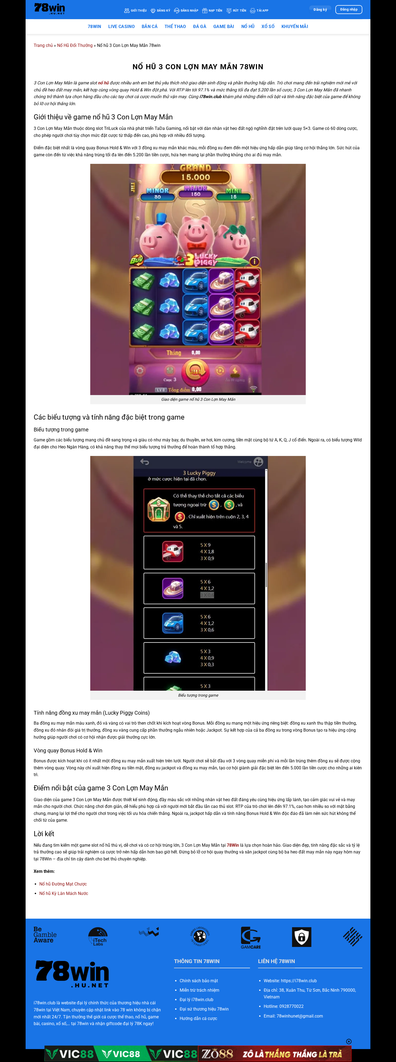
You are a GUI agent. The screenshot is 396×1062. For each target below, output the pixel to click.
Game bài (223, 26)
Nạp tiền (216, 10)
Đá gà (200, 26)
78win (94, 26)
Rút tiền (239, 10)
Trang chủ (43, 45)
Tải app (262, 10)
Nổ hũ (248, 26)
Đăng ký (163, 10)
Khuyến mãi (295, 26)
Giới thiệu (139, 10)
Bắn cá (150, 26)
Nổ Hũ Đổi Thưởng (75, 45)
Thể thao (175, 26)
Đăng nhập (189, 10)
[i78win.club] (75, 9)
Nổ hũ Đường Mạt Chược (63, 884)
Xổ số (268, 26)
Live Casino (121, 26)
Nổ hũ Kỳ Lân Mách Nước (63, 893)
